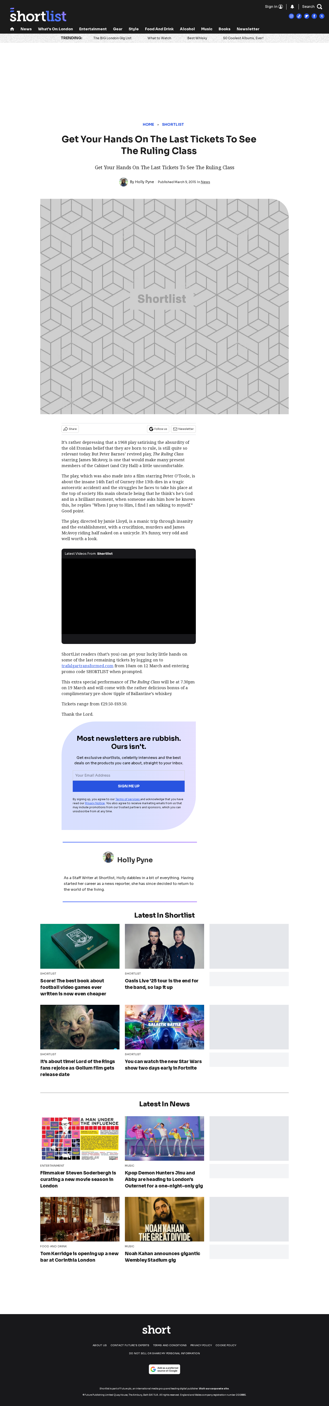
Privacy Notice (95, 803)
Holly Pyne (144, 182)
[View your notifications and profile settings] (292, 6)
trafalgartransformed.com (87, 665)
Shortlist (173, 124)
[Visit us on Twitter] (322, 16)
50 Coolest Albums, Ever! (243, 38)
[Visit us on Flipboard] (306, 16)
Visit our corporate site (214, 1388)
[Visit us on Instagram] (291, 16)
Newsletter (248, 29)
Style (134, 29)
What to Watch (159, 38)
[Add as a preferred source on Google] (164, 1369)
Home (148, 124)
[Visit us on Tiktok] (299, 16)
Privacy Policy (201, 1345)
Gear (117, 29)
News (26, 29)
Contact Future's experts (130, 1345)
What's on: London (55, 29)
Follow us (160, 429)
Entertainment (93, 29)
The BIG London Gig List (112, 38)
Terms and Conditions (170, 1345)
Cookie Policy (226, 1345)
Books (225, 29)
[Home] (12, 29)
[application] (129, 596)
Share (73, 429)
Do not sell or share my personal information (164, 1353)
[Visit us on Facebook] (314, 16)
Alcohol (187, 29)
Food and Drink (159, 29)
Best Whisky (197, 38)
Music (206, 29)
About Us (100, 1345)
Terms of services (127, 799)
